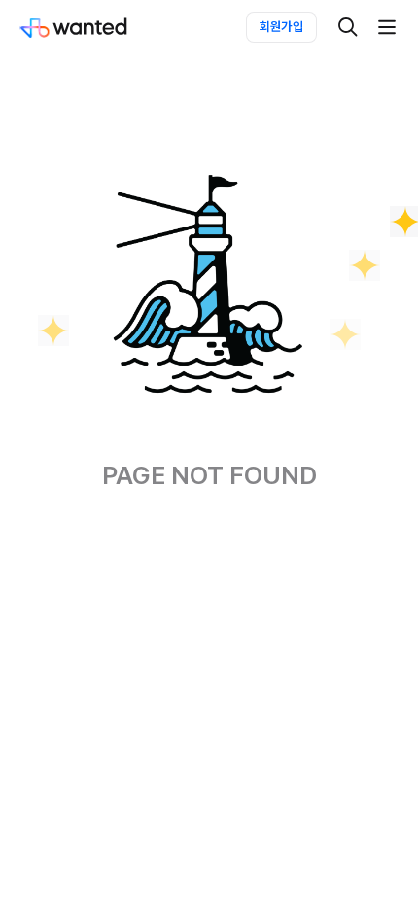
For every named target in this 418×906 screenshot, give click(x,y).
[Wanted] (93, 27)
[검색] (348, 27)
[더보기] (387, 27)
